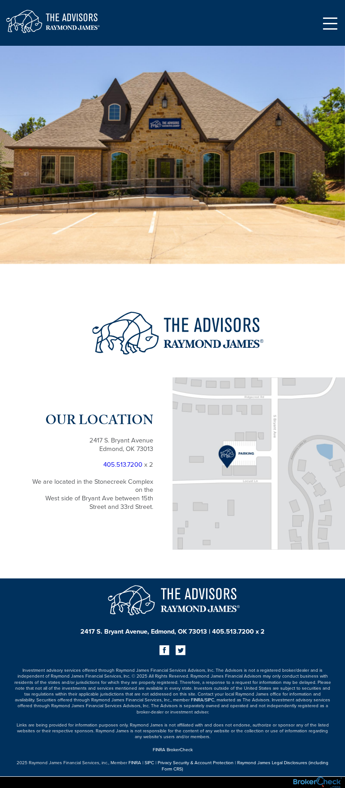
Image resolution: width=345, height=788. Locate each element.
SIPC (209, 699)
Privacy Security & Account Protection (196, 762)
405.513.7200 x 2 (238, 631)
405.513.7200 (122, 464)
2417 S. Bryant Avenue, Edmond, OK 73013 (143, 631)
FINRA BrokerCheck (173, 749)
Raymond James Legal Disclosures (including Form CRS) (245, 765)
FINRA (197, 699)
